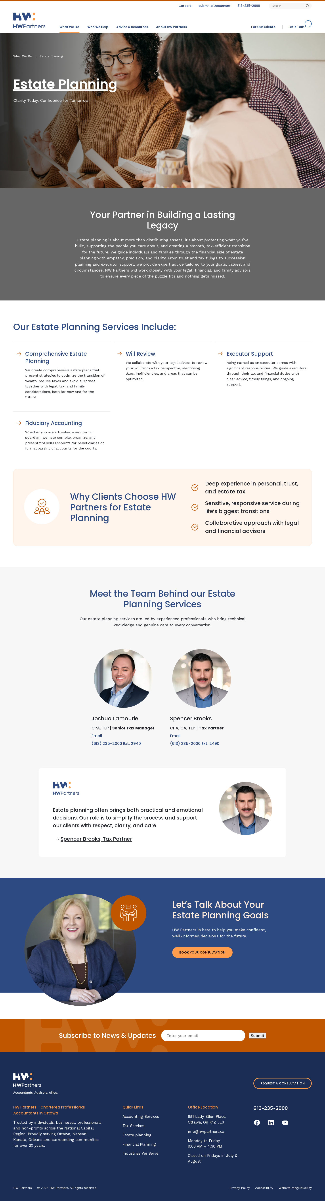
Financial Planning (139, 1144)
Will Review (140, 353)
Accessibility (264, 1188)
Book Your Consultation (202, 952)
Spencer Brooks (191, 718)
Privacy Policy (239, 1188)
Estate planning (136, 1135)
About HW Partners (171, 27)
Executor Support (250, 353)
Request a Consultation (282, 1083)
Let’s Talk (296, 27)
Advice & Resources (132, 27)
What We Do (69, 27)
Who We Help (97, 27)
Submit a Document (214, 6)
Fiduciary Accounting (53, 423)
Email (97, 735)
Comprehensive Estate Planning (56, 357)
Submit (257, 1035)
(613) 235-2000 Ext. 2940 (116, 743)
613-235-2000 (248, 6)
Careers (184, 6)
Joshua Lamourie (115, 718)
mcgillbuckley (302, 1188)
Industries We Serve (140, 1153)
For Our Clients (263, 27)
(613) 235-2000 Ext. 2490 (194, 743)
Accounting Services (140, 1116)
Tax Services (133, 1126)
